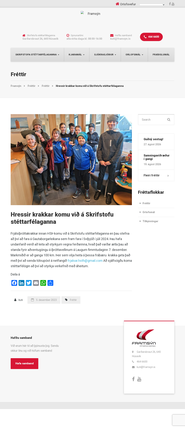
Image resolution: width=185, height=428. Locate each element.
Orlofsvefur (128, 4)
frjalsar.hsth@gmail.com (85, 260)
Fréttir (73, 299)
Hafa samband (24, 363)
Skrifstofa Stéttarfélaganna (36, 54)
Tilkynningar (150, 221)
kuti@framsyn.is (146, 367)
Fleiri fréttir (152, 175)
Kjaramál (75, 54)
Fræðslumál (161, 54)
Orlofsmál (133, 54)
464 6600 (153, 36)
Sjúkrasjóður (103, 54)
